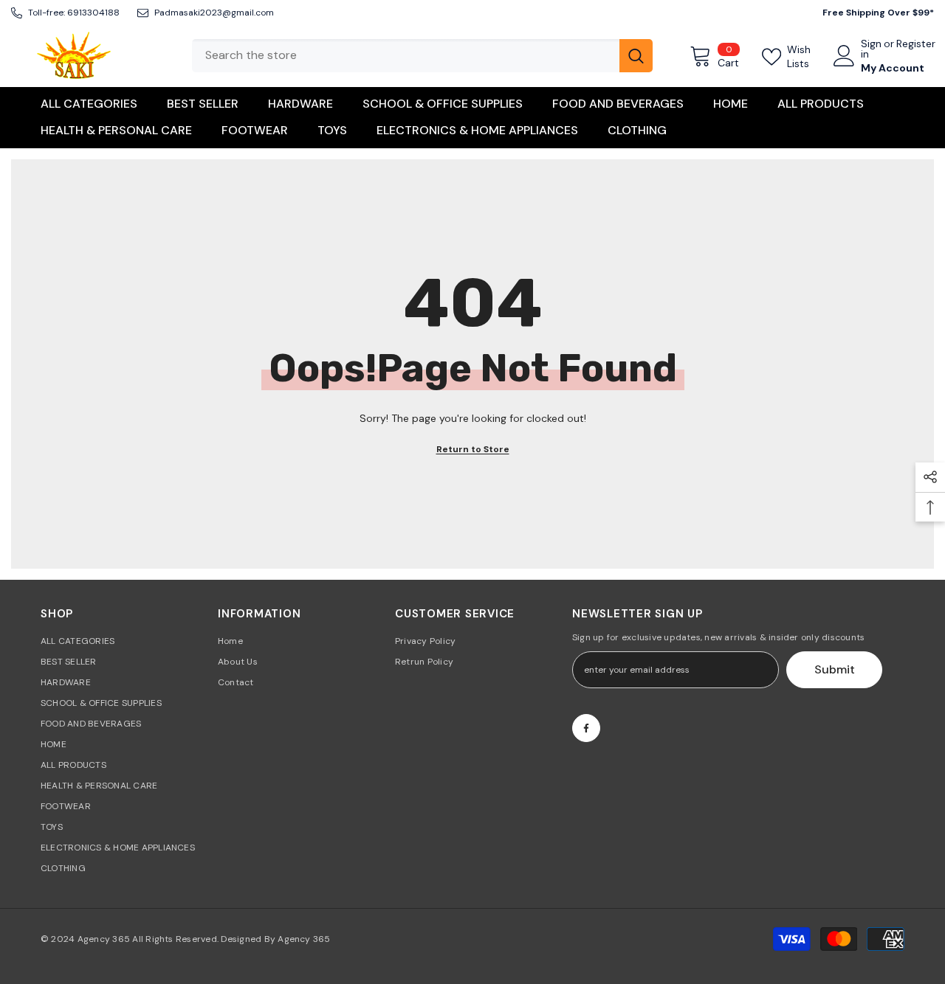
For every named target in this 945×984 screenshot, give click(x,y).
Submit (834, 669)
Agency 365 (104, 939)
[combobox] (405, 55)
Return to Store (472, 449)
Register (915, 44)
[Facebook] (586, 728)
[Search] (422, 55)
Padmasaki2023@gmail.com (214, 12)
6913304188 (93, 12)
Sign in (871, 48)
